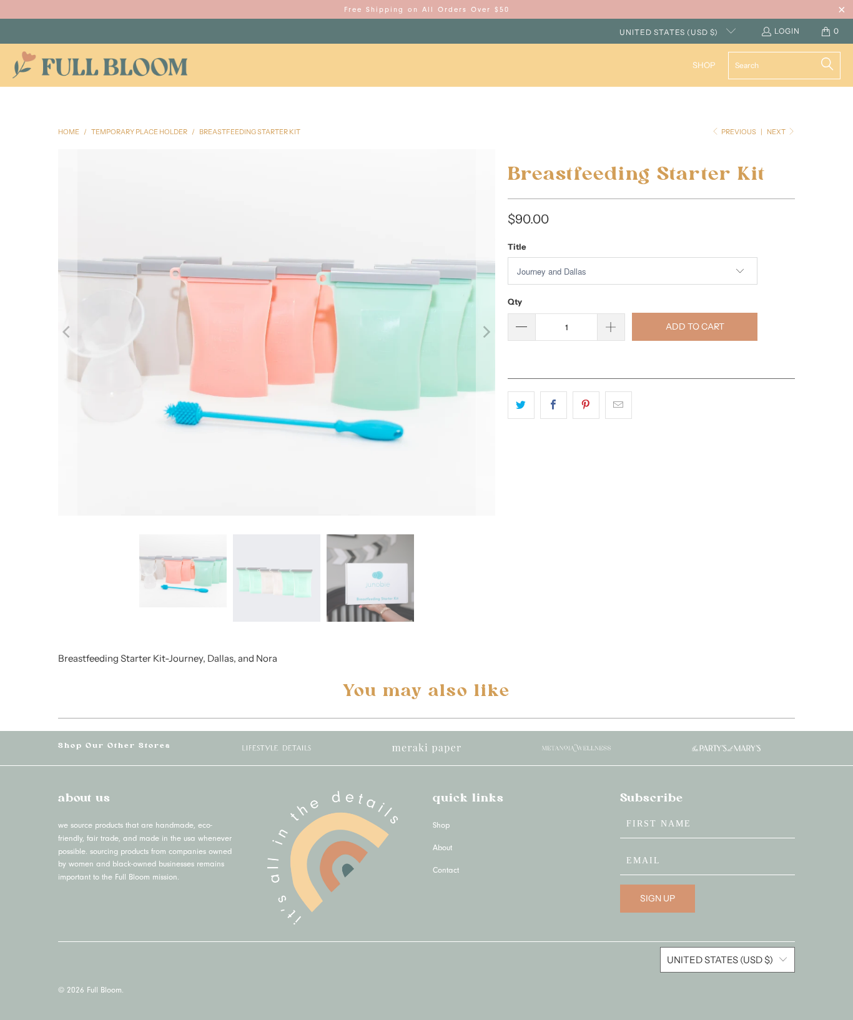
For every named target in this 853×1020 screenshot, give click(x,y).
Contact (446, 871)
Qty (515, 301)
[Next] (486, 332)
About (442, 849)
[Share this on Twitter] (521, 405)
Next (777, 131)
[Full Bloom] (99, 65)
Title (517, 247)
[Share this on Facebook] (553, 405)
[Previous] (67, 332)
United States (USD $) (669, 32)
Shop (441, 826)
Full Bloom (104, 991)
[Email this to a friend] (618, 405)
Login (787, 31)
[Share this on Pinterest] (586, 405)
